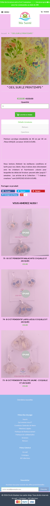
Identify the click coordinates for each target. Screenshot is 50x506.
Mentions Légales (25, 428)
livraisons (25, 438)
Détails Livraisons (25, 122)
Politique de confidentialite (25, 435)
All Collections (25, 458)
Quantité (25, 102)
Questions (25, 132)
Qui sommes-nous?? (25, 422)
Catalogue (25, 455)
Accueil (4, 33)
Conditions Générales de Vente (25, 425)
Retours (25, 127)
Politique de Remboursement (25, 432)
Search (25, 419)
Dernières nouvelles (25, 400)
